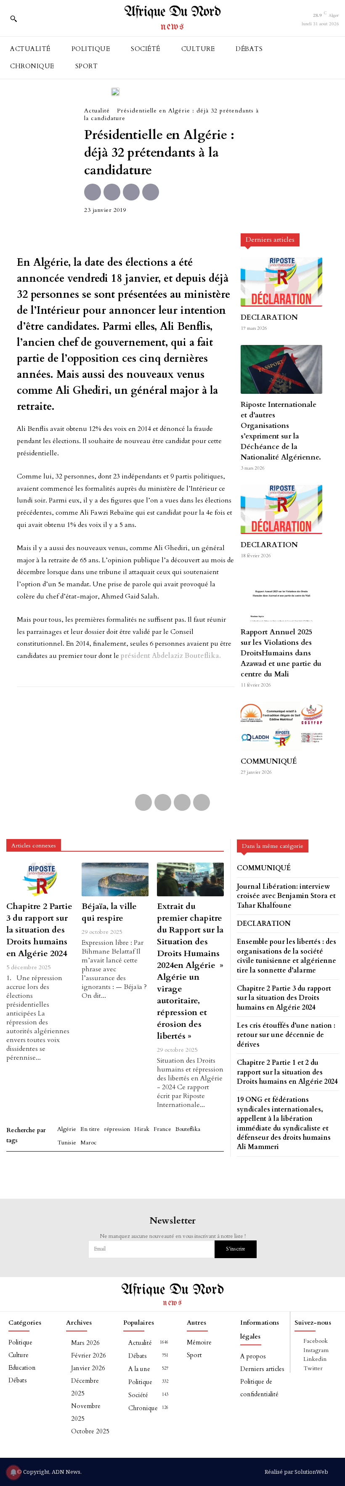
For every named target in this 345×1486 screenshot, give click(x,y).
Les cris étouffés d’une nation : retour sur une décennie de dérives (286, 1035)
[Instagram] (299, 1350)
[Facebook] (92, 192)
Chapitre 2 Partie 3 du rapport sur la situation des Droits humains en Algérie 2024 (39, 930)
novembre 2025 (86, 1412)
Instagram (316, 1350)
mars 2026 (85, 1343)
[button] (13, 18)
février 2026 (88, 1355)
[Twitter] (112, 192)
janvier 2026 (88, 1368)
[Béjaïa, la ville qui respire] (115, 879)
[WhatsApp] (150, 192)
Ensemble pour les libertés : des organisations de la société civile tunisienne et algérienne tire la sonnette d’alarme (286, 956)
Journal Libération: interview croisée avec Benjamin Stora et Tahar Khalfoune (286, 896)
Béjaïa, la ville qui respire (109, 912)
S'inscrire (235, 1248)
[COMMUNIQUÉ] (281, 726)
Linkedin (314, 1359)
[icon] (31, 20)
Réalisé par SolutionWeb (296, 1471)
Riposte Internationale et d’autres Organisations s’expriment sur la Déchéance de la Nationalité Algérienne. (281, 431)
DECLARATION (269, 317)
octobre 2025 (90, 1431)
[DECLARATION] (281, 281)
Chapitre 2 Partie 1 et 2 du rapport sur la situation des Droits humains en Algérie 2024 (287, 1072)
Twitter (313, 1368)
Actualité (97, 111)
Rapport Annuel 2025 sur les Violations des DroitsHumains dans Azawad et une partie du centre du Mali (281, 653)
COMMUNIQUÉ (269, 761)
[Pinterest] (131, 192)
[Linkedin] (299, 1359)
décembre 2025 (85, 1387)
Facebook (315, 1341)
